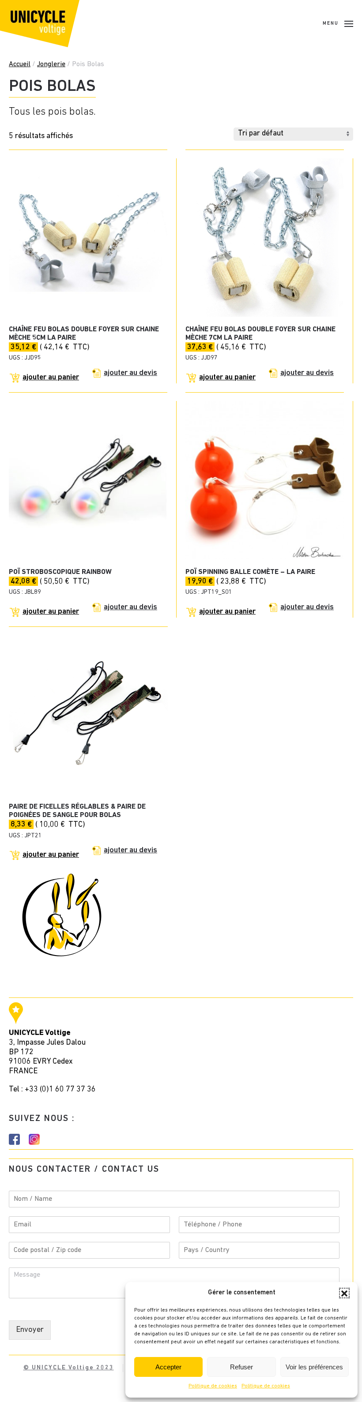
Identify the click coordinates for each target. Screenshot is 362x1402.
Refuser (241, 1367)
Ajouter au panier (51, 378)
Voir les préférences (314, 1367)
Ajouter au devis (130, 373)
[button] (344, 1293)
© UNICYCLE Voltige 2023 (68, 1368)
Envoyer (30, 1330)
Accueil (19, 64)
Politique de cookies (213, 1386)
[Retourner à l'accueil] (39, 23)
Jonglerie (51, 64)
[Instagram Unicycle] (34, 1139)
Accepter (168, 1367)
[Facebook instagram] (14, 1139)
